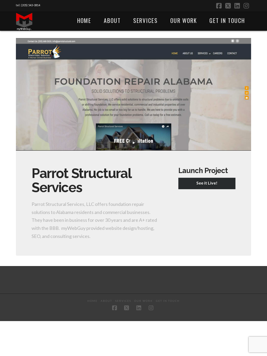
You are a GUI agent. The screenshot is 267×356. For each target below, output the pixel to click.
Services (123, 300)
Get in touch (168, 300)
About (106, 300)
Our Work (143, 300)
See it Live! (206, 182)
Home (92, 300)
